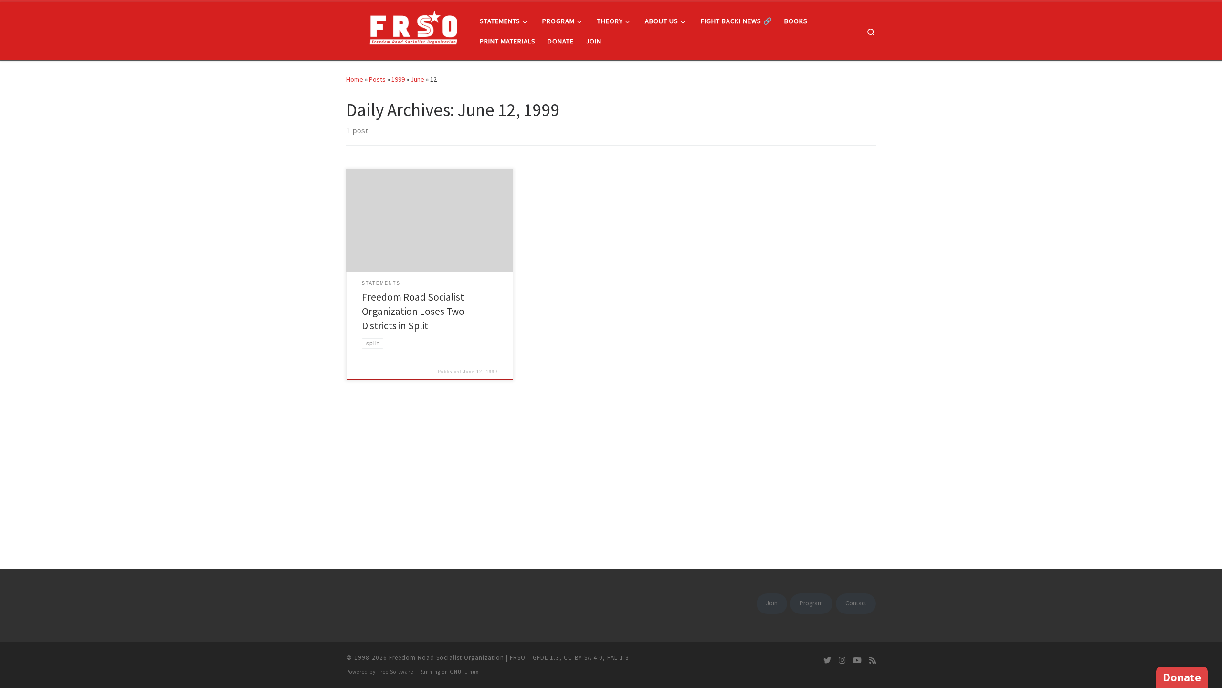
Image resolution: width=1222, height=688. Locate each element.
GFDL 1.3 (546, 658)
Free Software (395, 671)
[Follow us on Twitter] (827, 660)
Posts (377, 79)
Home (354, 79)
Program (811, 603)
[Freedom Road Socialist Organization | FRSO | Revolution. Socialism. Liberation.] (405, 29)
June (417, 79)
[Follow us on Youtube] (857, 660)
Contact (855, 603)
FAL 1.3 (618, 658)
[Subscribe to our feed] (872, 660)
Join (772, 603)
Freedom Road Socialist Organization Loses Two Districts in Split (413, 311)
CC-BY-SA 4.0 (583, 658)
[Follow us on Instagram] (842, 660)
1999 (398, 79)
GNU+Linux (464, 671)
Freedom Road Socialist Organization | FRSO (457, 658)
